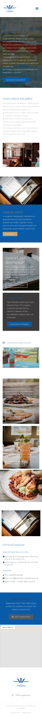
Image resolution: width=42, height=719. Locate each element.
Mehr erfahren (15, 419)
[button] (36, 8)
